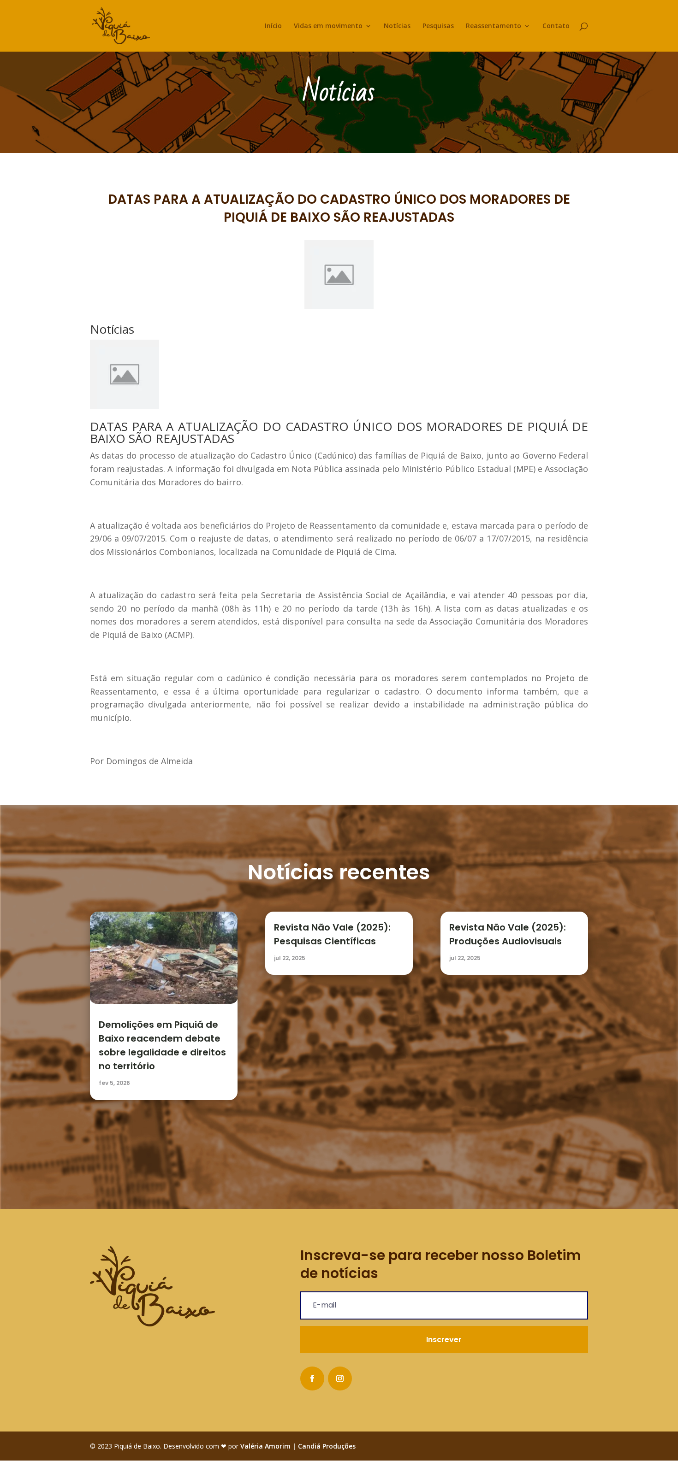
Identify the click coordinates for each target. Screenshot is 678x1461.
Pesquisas (438, 26)
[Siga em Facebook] (312, 1378)
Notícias (397, 26)
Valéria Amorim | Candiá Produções (298, 1446)
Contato (556, 26)
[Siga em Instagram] (340, 1378)
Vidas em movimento (328, 26)
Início (273, 26)
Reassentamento (493, 26)
